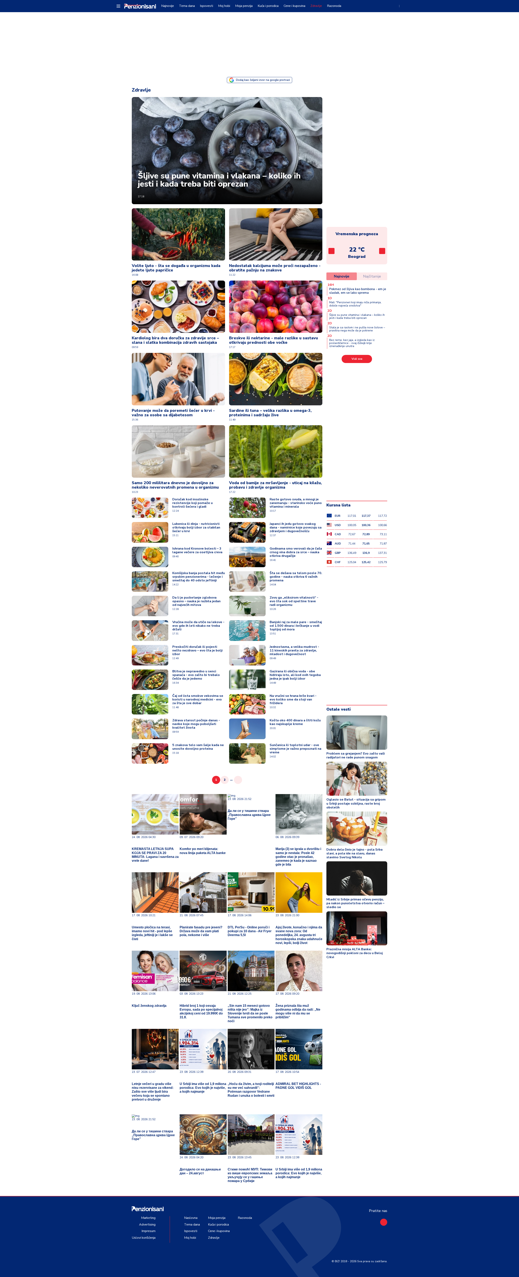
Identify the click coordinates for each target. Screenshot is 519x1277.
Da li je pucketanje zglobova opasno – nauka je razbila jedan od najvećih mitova (196, 601)
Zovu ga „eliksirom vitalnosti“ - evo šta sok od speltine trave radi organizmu (294, 601)
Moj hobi (224, 6)
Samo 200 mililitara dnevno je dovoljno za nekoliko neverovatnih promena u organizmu (175, 485)
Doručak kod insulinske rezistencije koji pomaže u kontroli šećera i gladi (192, 503)
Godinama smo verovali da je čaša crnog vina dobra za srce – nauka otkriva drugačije (296, 552)
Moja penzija (244, 6)
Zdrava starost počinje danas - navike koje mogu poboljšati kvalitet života (196, 724)
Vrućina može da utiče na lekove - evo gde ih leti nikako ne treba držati (198, 626)
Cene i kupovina (294, 6)
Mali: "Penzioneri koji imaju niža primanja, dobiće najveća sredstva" (355, 303)
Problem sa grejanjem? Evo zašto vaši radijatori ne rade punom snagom (355, 755)
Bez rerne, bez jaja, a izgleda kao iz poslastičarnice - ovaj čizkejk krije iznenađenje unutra (352, 343)
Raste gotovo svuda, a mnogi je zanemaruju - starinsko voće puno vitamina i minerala (296, 503)
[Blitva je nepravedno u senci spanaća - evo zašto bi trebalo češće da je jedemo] (150, 679)
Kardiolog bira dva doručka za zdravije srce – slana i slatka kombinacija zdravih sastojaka (175, 340)
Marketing (148, 1218)
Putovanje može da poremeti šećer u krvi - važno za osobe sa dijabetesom (173, 413)
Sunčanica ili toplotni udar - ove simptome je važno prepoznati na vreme (295, 749)
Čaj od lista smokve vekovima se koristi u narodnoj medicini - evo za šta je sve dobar (197, 699)
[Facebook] (383, 1222)
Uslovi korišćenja (143, 1237)
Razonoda (334, 6)
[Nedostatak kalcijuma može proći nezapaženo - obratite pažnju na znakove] (275, 234)
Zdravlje (316, 6)
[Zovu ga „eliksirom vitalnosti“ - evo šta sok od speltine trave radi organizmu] (247, 606)
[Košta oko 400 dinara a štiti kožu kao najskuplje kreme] (247, 729)
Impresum (148, 1231)
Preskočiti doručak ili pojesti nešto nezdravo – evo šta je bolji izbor (197, 650)
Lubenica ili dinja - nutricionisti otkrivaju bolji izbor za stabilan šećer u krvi (196, 527)
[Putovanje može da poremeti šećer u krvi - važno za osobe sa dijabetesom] (178, 379)
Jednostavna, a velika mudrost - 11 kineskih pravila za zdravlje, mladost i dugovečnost (294, 650)
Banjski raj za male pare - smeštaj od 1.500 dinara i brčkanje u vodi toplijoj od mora (296, 626)
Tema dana (187, 6)
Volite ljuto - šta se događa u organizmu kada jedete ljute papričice (176, 268)
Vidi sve (357, 359)
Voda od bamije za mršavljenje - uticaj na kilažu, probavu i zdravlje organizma (275, 485)
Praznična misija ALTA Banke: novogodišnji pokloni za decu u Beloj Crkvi (354, 953)
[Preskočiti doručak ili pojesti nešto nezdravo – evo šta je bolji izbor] (150, 655)
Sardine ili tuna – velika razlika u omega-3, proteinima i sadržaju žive (270, 413)
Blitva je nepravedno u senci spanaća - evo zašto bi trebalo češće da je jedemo (196, 675)
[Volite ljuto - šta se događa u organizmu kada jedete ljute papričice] (178, 234)
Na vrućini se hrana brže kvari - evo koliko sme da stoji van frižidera (293, 699)
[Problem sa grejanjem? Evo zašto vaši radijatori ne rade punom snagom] (356, 732)
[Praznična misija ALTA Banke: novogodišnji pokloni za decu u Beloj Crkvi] (356, 928)
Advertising (147, 1224)
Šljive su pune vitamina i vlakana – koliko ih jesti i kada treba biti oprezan (219, 179)
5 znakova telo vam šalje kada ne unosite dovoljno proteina (198, 747)
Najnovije (167, 6)
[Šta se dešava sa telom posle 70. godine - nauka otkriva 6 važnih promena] (247, 581)
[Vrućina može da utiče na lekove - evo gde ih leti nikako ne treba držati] (150, 630)
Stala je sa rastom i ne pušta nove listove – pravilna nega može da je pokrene (357, 329)
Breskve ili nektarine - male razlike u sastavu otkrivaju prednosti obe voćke (273, 340)
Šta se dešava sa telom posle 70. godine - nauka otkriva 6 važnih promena (296, 577)
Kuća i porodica (268, 6)
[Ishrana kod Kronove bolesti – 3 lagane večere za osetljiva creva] (150, 557)
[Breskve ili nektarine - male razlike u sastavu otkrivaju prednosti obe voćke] (275, 307)
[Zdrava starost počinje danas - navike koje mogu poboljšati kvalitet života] (150, 729)
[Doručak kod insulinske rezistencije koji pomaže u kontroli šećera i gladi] (150, 508)
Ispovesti (206, 6)
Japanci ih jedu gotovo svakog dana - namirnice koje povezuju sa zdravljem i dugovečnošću (296, 527)
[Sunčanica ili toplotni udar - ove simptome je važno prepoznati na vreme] (247, 753)
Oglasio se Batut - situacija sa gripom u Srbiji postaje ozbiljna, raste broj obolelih (356, 803)
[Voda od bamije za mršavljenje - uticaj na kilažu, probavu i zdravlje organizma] (275, 451)
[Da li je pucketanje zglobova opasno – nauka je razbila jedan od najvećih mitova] (150, 606)
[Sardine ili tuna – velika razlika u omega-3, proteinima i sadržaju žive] (275, 379)
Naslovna (190, 1218)
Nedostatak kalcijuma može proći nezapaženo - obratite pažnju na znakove (275, 268)
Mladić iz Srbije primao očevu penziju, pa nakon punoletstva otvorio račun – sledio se (355, 903)
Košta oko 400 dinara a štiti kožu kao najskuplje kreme (295, 722)
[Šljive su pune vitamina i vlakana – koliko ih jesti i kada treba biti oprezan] (227, 150)
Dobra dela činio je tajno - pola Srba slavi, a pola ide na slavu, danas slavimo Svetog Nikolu (354, 853)
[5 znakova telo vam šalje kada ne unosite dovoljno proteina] (150, 753)
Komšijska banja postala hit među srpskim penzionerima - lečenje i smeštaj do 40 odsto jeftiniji (198, 577)
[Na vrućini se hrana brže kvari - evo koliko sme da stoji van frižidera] (247, 704)
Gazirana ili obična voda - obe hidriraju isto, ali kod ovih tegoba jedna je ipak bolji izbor (295, 675)
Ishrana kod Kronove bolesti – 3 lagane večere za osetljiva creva (197, 550)
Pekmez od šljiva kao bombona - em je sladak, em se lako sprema (357, 291)
